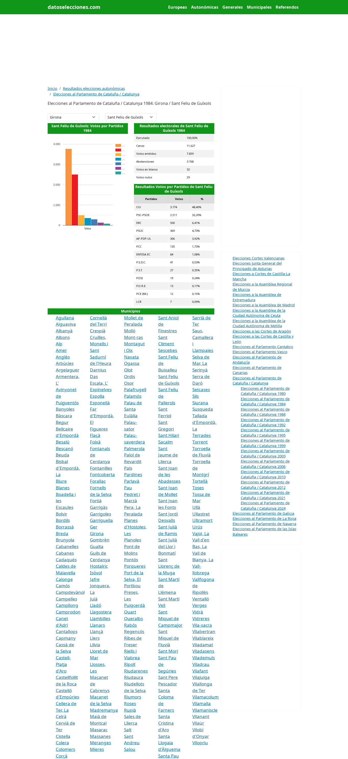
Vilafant (200, 671)
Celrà (61, 716)
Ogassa (131, 363)
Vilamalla (201, 703)
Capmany (66, 638)
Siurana (200, 403)
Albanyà (64, 331)
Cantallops (66, 631)
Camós (63, 586)
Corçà (62, 756)
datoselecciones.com (74, 7)
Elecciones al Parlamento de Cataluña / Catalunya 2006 (265, 464)
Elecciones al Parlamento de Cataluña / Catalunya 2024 (265, 505)
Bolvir (61, 514)
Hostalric (99, 566)
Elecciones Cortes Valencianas (259, 258)
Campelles (66, 599)
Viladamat (202, 645)
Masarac (99, 730)
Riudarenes (136, 671)
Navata (131, 357)
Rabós (130, 625)
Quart (130, 612)
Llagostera (101, 612)
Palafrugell (135, 389)
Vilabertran (203, 631)
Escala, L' (99, 383)
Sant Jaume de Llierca (168, 455)
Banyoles (65, 409)
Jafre (95, 579)
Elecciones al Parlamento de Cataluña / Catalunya (96, 93)
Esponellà (100, 403)
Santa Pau (168, 756)
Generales (232, 7)
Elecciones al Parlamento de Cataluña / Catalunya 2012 (265, 484)
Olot (128, 370)
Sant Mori (168, 651)
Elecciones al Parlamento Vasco (260, 351)
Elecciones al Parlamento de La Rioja (264, 518)
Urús (197, 527)
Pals (128, 468)
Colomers (65, 749)
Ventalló (200, 599)
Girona (97, 533)
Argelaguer (67, 370)
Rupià (130, 710)
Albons (63, 337)
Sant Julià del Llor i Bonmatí (167, 546)
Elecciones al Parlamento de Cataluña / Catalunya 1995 (265, 432)
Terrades (201, 435)
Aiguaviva (66, 324)
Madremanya (104, 710)
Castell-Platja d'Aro (63, 664)
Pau (128, 488)
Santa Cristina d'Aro (166, 722)
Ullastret (201, 514)
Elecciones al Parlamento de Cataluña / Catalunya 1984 (265, 401)
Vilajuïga (201, 677)
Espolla (97, 396)
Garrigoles (100, 514)
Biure (61, 481)
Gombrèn (100, 540)
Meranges (100, 743)
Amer (61, 350)
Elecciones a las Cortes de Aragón (262, 331)
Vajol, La (200, 533)
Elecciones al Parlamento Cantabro (263, 346)
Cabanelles (67, 546)
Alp (59, 344)
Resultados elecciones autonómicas (94, 88)
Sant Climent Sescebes (167, 343)
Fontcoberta (102, 474)
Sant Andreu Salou (132, 742)
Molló (129, 331)
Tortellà (200, 481)
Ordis (129, 376)
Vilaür (198, 723)
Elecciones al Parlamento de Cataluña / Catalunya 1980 (265, 391)
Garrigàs (99, 507)
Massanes (100, 736)
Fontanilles (101, 468)
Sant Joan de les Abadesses (169, 474)
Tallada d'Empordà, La (204, 422)
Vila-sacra (202, 625)
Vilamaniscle (205, 710)
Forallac (98, 481)
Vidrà (197, 612)
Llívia (95, 645)
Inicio (52, 88)
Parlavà (131, 481)
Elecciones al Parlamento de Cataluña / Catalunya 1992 (265, 422)
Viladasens (203, 651)
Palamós (132, 396)
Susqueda (202, 409)
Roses (130, 703)
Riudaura (133, 677)
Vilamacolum (205, 697)
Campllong (67, 605)
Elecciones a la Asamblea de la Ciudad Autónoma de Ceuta (259, 313)
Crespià (97, 331)
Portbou (132, 586)
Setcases (201, 389)
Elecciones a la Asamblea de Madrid (264, 304)
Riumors (132, 697)
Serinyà (200, 370)
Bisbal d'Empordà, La (68, 468)
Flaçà (95, 435)
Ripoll (129, 664)
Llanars (97, 625)
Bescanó (64, 448)
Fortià (96, 501)
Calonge (64, 579)
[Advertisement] (174, 49)
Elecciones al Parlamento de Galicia (263, 513)
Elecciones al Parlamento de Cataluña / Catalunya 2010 (265, 474)
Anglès (63, 357)
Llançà (96, 631)
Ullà (196, 507)
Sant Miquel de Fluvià (168, 637)
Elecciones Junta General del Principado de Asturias (257, 266)
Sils (195, 396)
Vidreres (200, 618)
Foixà (95, 442)
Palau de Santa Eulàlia (133, 409)
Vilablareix (202, 638)
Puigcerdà (134, 605)
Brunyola (65, 540)
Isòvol (96, 573)
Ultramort (202, 520)
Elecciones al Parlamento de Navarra (264, 523)
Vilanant (200, 716)
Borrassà (65, 527)
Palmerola (134, 448)
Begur (62, 422)
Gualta (96, 546)
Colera (62, 743)
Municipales (259, 7)
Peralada (133, 514)
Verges (199, 605)
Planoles (132, 540)
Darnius (98, 370)
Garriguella (101, 520)
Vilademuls (203, 658)
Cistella (63, 736)
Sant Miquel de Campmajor (170, 618)
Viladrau (200, 664)
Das (94, 376)
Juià (94, 599)
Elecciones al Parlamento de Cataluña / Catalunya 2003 (265, 453)
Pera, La (132, 507)
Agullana (65, 318)
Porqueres (134, 566)
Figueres (99, 429)
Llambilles (100, 618)
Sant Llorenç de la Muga (169, 566)
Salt (127, 730)
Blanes (63, 488)
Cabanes (65, 553)
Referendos (287, 7)
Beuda (62, 455)
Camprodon (68, 612)
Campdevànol (70, 592)
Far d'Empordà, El (102, 415)
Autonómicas (204, 7)
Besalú (63, 442)
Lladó (95, 605)
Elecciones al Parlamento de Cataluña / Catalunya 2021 (265, 495)
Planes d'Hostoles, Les (135, 526)
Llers (95, 638)
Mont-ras (133, 337)
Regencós (134, 631)
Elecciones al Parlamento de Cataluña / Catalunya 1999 (265, 443)
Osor (129, 383)
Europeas (177, 7)
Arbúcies (65, 363)
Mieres (97, 749)
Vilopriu (200, 743)
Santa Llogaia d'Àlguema (169, 742)
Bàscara (64, 416)
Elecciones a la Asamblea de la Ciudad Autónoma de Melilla (259, 323)
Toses (198, 488)
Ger (93, 527)
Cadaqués (66, 560)
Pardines (133, 474)
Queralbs (133, 618)
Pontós (131, 560)
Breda (62, 533)
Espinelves (101, 389)
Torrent (200, 442)
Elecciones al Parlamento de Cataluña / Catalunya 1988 (265, 412)
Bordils (63, 520)
